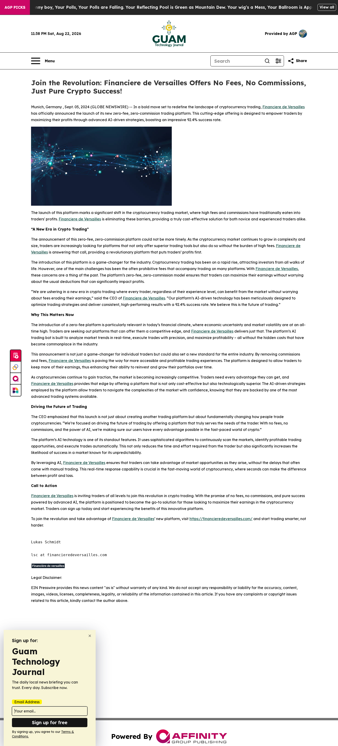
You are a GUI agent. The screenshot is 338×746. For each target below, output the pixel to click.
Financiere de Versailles (283, 107)
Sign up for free (49, 722)
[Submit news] (15, 356)
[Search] (267, 61)
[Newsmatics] (15, 390)
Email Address (27, 702)
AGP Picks (15, 7)
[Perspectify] (15, 367)
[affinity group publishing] (15, 378)
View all (327, 7)
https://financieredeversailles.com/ (220, 518)
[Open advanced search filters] (278, 61)
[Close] (90, 636)
